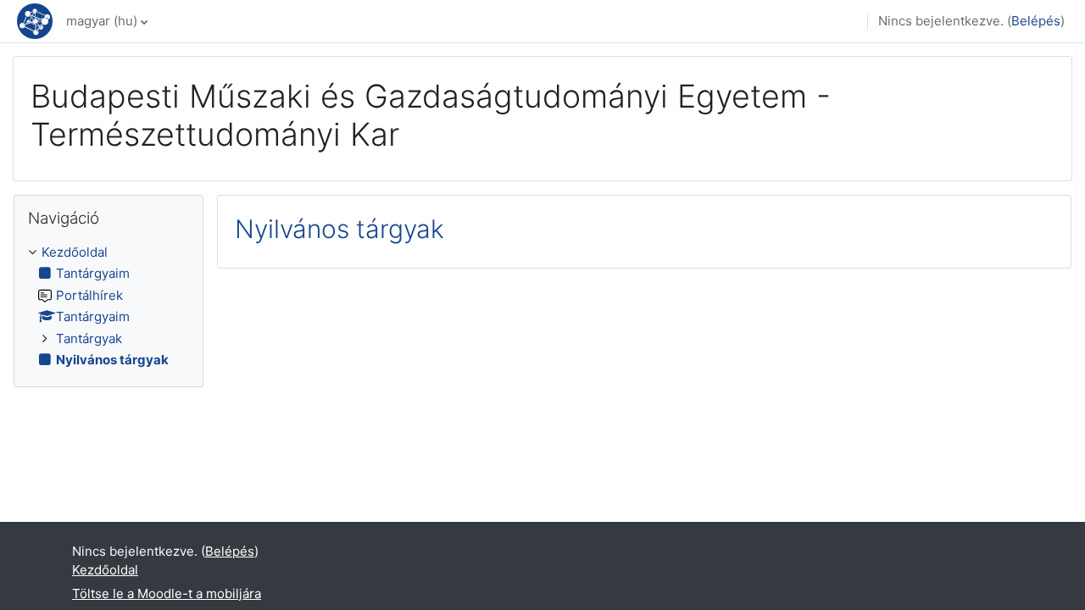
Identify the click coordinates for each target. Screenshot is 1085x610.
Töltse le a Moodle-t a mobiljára (166, 593)
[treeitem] (108, 306)
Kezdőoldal (75, 252)
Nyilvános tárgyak (339, 229)
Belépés (1035, 21)
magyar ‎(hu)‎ (101, 21)
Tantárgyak (89, 338)
